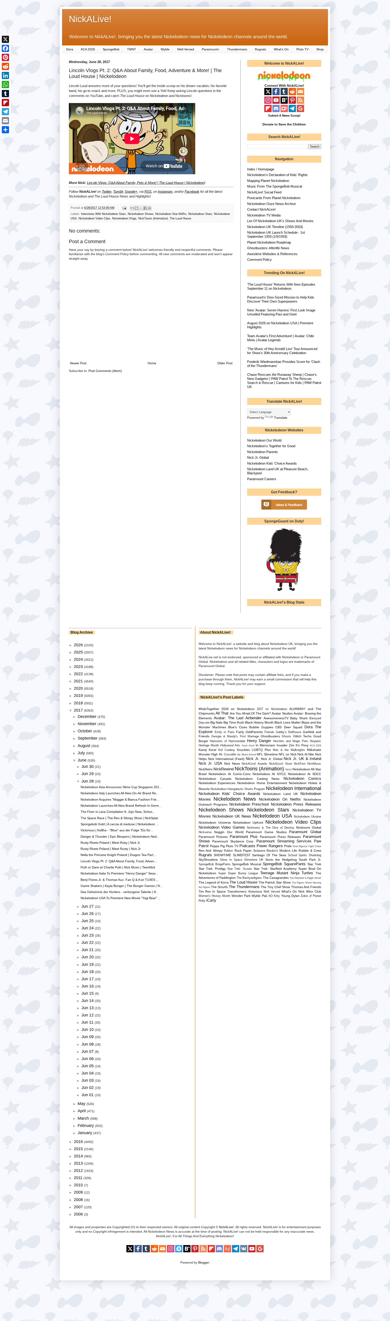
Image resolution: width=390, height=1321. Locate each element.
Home (152, 363)
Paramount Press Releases (280, 837)
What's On (281, 49)
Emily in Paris (224, 732)
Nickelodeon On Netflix (280, 799)
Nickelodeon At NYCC (269, 774)
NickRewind (224, 769)
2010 (79, 1185)
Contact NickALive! (261, 209)
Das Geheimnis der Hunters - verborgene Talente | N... (120, 892)
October (85, 731)
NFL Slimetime (267, 754)
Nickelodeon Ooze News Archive (271, 204)
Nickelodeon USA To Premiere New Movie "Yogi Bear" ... (121, 898)
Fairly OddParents (249, 732)
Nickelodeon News (235, 799)
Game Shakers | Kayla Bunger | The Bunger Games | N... (121, 886)
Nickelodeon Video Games (222, 827)
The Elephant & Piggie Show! (305, 878)
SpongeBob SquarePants (284, 864)
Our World (235, 832)
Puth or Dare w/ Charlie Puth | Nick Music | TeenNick (118, 867)
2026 (79, 645)
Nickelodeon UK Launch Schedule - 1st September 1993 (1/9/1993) (276, 234)
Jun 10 (88, 1029)
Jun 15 (88, 993)
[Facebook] (5, 48)
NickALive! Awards (254, 763)
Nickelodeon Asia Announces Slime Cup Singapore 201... (121, 787)
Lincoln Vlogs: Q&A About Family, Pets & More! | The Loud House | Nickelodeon (145, 183)
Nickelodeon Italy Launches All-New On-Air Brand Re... (120, 793)
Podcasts (247, 846)
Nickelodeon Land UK (280, 794)
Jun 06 (88, 1058)
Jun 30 (88, 766)
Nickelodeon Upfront (248, 822)
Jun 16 (88, 986)
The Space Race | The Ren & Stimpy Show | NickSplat (119, 818)
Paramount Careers (261, 479)
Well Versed (185, 49)
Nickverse (205, 832)
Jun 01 (88, 1095)
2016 (79, 1141)
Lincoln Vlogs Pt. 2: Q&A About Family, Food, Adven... (119, 861)
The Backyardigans (249, 877)
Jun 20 (88, 957)
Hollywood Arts (230, 745)
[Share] (5, 129)
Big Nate (216, 722)
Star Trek (314, 864)
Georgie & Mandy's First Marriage (235, 736)
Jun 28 (88, 781)
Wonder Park (241, 896)
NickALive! (90, 19)
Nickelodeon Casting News (257, 778)
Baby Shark (299, 718)
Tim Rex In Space (212, 891)
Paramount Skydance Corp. (233, 841)
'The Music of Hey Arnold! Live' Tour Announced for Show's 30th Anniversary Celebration (282, 351)
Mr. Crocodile (227, 754)
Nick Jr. (252, 759)
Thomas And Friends (306, 887)
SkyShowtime (208, 859)
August (84, 745)
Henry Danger (259, 741)
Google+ (131, 191)
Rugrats (260, 49)
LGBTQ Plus (261, 750)
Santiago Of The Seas (269, 855)
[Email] (5, 120)
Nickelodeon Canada (215, 778)
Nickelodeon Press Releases (296, 804)
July (82, 753)
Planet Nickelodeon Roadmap (269, 242)
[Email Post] (124, 207)
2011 (79, 1177)
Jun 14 (88, 1000)
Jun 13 (88, 1008)
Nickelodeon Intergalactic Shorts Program (238, 789)
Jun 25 (88, 921)
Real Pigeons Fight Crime (307, 846)
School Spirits (297, 855)
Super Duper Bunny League (238, 873)
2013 (79, 1163)
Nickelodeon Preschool (249, 804)
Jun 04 (88, 1073)
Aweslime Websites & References (272, 254)
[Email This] (132, 208)
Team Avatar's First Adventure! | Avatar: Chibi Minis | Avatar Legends (280, 338)
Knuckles (243, 750)
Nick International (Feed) (226, 759)
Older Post (224, 363)
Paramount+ (210, 49)
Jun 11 (88, 1022)
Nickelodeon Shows (140, 214)
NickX (288, 769)
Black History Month (259, 722)
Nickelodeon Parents (262, 452)
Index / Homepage (260, 169)
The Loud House (180, 218)
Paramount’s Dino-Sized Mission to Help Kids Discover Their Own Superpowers (280, 299)
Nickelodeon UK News (231, 816)
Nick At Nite (305, 754)
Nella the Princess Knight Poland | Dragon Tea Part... (118, 855)
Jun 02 (88, 1087)
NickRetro (206, 769)
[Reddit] (5, 66)
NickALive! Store (280, 763)
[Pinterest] (5, 57)
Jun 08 (88, 1044)
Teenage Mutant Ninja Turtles (286, 873)
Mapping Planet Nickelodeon (268, 181)
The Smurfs (219, 887)
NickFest (300, 763)
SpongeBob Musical (246, 864)
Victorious (255, 891)
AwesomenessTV (276, 718)
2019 (79, 695)
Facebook (192, 191)
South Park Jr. (310, 859)
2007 (79, 1207)
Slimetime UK (253, 859)
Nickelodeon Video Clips (94, 218)
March (84, 1118)
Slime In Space (231, 859)
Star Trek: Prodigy (212, 868)
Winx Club (313, 891)
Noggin (219, 832)
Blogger (203, 1262)
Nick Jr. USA (210, 763)
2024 (79, 659)
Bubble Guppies (261, 727)
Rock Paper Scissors (249, 850)
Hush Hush (248, 745)
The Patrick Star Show (275, 882)
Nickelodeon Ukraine (307, 816)
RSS (147, 191)
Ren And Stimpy (211, 850)
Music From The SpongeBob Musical (274, 186)
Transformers (236, 891)
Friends (269, 732)
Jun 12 (88, 1015)
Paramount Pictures (213, 837)
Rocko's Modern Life (282, 850)
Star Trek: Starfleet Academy (275, 868)
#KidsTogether (209, 709)
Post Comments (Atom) (105, 371)
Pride (288, 846)
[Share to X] (141, 208)
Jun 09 (88, 1036)
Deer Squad (293, 727)
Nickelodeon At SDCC (304, 774)
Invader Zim (285, 745)
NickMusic (314, 763)
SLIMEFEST (242, 855)
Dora (69, 49)
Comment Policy (259, 259)
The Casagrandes (276, 877)
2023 (79, 666)
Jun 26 (88, 913)
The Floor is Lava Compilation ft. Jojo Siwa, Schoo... (118, 811)
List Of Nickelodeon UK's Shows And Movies (280, 221)
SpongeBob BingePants (214, 864)
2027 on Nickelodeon (272, 709)
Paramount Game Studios (266, 832)
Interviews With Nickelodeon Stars (103, 214)
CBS (278, 727)
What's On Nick (293, 891)
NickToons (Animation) (153, 218)
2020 (79, 688)
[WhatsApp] (5, 84)
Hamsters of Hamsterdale (227, 741)
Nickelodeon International (293, 788)
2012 (79, 1170)
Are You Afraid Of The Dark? (250, 713)
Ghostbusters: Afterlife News (268, 248)
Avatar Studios (282, 713)
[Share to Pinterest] (149, 208)
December (88, 716)
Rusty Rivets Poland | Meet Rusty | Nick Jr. (111, 849)
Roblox (228, 850)
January (85, 1133)
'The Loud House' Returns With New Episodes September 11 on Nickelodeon (281, 286)
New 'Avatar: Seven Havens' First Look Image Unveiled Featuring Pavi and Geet (281, 312)
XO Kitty (274, 896)
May (82, 1103)
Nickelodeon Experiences (217, 783)
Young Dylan (290, 896)
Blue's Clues (237, 727)
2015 (79, 1149)
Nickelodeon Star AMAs (170, 214)
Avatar (148, 49)
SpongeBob (111, 49)
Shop (320, 49)
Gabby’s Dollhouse (288, 732)
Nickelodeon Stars (200, 214)
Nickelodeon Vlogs (124, 218)
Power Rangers (270, 846)
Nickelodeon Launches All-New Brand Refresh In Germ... (121, 805)
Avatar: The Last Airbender (238, 718)
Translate (280, 417)
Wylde (165, 49)
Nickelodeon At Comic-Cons (230, 774)
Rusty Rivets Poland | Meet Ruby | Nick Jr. (111, 842)
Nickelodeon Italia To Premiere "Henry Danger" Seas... (119, 873)
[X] (5, 39)
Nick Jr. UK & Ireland (302, 759)
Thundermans (237, 49)
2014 (79, 1156)
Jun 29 (88, 773)
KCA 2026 (88, 49)
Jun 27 (88, 906)
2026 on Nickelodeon (238, 709)
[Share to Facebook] (145, 208)
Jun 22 (88, 942)
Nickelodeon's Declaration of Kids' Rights (277, 175)
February (86, 1125)
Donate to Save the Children (284, 124)
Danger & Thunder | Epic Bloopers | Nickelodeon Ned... (120, 836)
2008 (79, 1199)
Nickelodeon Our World (264, 440)
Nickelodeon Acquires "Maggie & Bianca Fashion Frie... (120, 799)
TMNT (131, 49)
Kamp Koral (207, 750)
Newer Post (78, 363)
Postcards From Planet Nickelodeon (273, 198)
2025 (79, 652)
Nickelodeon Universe (215, 822)
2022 (79, 674)
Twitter (106, 191)
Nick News (232, 763)
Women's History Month (214, 896)
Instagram (165, 191)
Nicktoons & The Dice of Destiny (270, 827)
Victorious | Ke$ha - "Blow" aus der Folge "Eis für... (117, 830)
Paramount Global (305, 832)
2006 (79, 1214)
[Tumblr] (5, 93)
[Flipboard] (5, 102)
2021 (79, 681)
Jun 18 (88, 971)
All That (222, 713)
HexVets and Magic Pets (290, 741)
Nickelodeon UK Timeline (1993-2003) (275, 227)
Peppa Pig (217, 846)
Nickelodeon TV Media (264, 215)
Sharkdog (315, 855)
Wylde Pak (259, 896)
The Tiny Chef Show (275, 887)
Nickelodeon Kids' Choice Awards (272, 463)
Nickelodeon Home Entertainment (262, 783)
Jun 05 (88, 1066)
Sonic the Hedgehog (281, 859)
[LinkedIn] (5, 75)
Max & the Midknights (289, 750)
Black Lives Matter (287, 722)
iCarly (211, 900)
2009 (79, 1192)
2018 (79, 703)
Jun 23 (88, 935)
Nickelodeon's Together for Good (271, 446)
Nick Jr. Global (258, 457)
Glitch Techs (302, 736)
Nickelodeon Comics (302, 778)
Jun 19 (88, 964)
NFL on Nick (287, 754)
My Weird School (246, 754)
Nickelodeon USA (272, 816)
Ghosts (286, 736)
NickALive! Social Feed (264, 192)
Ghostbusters (270, 736)
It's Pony (302, 745)
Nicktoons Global (308, 827)
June (83, 760)
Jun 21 (88, 949)
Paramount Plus (244, 836)
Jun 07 (88, 1051)
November (88, 724)
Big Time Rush (233, 722)
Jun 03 (88, 1080)
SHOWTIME (222, 855)
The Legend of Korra (214, 882)
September (88, 738)
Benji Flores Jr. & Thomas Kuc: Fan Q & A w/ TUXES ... (120, 879)
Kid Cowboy (226, 750)
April (82, 1111)
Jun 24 (88, 928)
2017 (79, 710)
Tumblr (118, 191)
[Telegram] (5, 111)
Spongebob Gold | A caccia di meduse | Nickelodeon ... (120, 824)
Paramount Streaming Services (283, 841)
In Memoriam (265, 745)
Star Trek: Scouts (239, 868)
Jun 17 (88, 979)
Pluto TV (302, 49)
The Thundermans (244, 887)
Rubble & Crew (310, 850)
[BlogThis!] (136, 208)
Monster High (208, 754)
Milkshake (314, 750)
